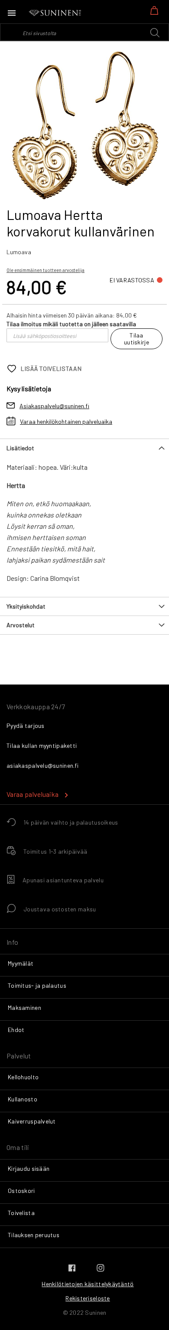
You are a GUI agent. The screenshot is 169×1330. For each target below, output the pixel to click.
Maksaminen (24, 1007)
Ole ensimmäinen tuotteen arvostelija (45, 270)
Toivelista (21, 1212)
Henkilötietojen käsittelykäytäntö (87, 1283)
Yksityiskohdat (26, 606)
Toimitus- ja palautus (37, 985)
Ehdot (16, 1029)
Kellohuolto (23, 1077)
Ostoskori (21, 1190)
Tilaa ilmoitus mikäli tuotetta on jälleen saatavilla (71, 324)
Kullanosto (22, 1099)
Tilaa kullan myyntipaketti (41, 745)
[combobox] (84, 32)
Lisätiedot (20, 448)
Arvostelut (20, 625)
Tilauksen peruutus (33, 1234)
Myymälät (20, 963)
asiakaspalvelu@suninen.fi (42, 765)
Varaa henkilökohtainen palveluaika (66, 421)
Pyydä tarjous (25, 725)
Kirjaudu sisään (28, 1168)
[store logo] (55, 13)
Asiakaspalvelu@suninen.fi (54, 405)
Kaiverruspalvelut (32, 1121)
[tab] (84, 448)
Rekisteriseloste (87, 1298)
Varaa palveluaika (32, 794)
